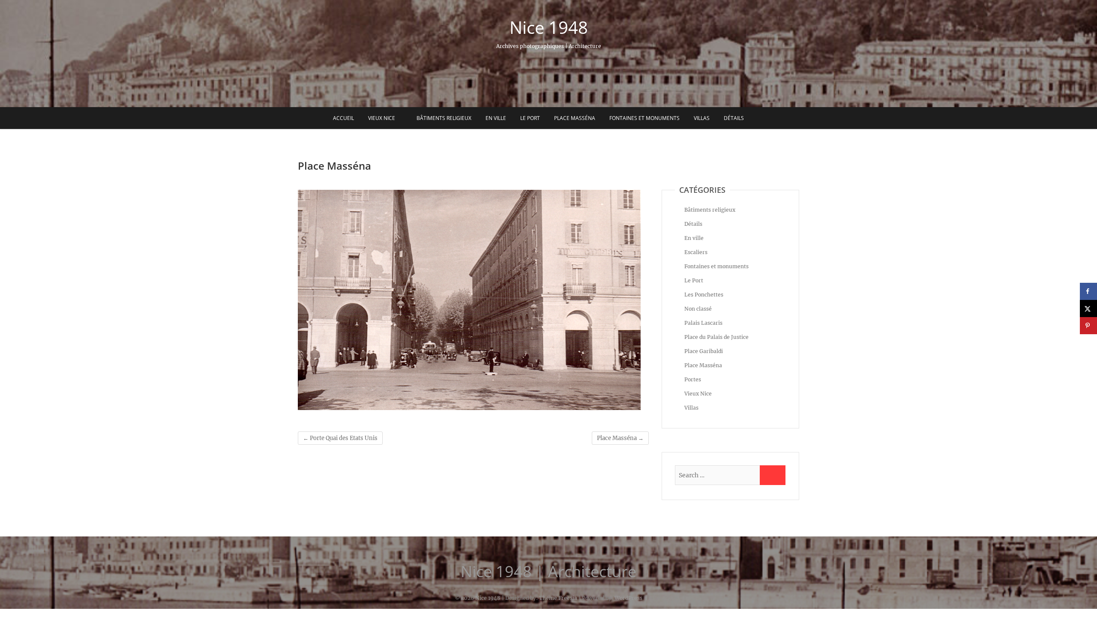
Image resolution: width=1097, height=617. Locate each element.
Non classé (698, 309)
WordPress (628, 598)
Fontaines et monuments (644, 118)
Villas (702, 118)
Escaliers (695, 252)
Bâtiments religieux (444, 118)
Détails (734, 118)
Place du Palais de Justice (716, 337)
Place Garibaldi (703, 351)
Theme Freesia (558, 598)
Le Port (530, 118)
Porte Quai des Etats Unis (340, 438)
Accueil (343, 118)
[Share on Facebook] (1088, 291)
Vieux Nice (381, 118)
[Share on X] (1088, 308)
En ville (496, 118)
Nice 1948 (549, 27)
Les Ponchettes (703, 294)
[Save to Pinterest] (1088, 325)
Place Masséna (574, 118)
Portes (692, 379)
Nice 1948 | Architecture (548, 571)
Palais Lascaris (703, 323)
